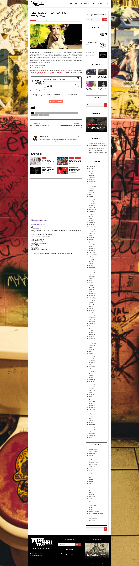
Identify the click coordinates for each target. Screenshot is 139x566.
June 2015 (91, 416)
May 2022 (91, 261)
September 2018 (93, 343)
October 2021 (92, 274)
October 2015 (92, 409)
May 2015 (91, 418)
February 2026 (92, 177)
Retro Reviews (92, 496)
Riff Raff (91, 501)
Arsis (37, 113)
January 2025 (92, 201)
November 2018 (92, 340)
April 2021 (91, 285)
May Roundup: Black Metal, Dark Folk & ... (40, 125)
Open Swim (91, 487)
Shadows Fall (34, 115)
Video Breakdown (91, 124)
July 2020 (91, 302)
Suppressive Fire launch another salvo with (75, 171)
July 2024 (91, 213)
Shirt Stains (91, 507)
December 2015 (92, 405)
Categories (73, 3)
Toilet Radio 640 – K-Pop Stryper (96, 148)
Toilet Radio (33, 20)
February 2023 (92, 244)
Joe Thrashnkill (42, 20)
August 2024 (92, 211)
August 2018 (92, 345)
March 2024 (91, 220)
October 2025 (92, 185)
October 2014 (92, 431)
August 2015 (92, 413)
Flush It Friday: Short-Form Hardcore (89, 78)
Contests (91, 455)
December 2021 (92, 271)
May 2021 (91, 284)
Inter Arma (58, 113)
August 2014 (92, 435)
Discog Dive (91, 459)
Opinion (90, 488)
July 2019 (91, 325)
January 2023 (92, 246)
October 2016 (92, 386)
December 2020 (92, 293)
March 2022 (91, 265)
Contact (101, 3)
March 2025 (91, 198)
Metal (50, 167)
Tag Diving (91, 509)
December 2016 (92, 383)
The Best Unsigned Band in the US (96, 513)
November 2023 (92, 228)
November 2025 (92, 183)
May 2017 (91, 373)
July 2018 (91, 347)
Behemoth (42, 113)
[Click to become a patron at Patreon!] (56, 101)
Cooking (90, 457)
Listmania (91, 472)
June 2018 (91, 349)
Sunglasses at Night (39, 67)
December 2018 (92, 338)
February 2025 (92, 200)
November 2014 (92, 429)
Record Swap (92, 494)
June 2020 (91, 304)
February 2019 (92, 334)
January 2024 (92, 224)
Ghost (52, 113)
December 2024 (92, 203)
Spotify (37, 90)
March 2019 (91, 332)
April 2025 (91, 196)
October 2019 (92, 319)
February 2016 (92, 401)
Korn (64, 113)
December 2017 (92, 360)
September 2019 (93, 321)
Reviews (44, 157)
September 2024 (93, 209)
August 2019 (92, 323)
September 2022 (93, 254)
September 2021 (93, 276)
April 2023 (91, 241)
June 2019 (91, 327)
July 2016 (91, 392)
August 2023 (92, 233)
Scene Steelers (92, 505)
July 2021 (91, 280)
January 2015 (92, 426)
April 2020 (91, 308)
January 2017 (92, 381)
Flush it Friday (92, 466)
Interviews (72, 157)
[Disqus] (56, 199)
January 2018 (92, 358)
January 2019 (92, 336)
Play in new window (39, 89)
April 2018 (91, 353)
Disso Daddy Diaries (93, 462)
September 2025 (93, 186)
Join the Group (84, 3)
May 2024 (91, 216)
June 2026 (91, 170)
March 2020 (91, 310)
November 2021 (92, 272)
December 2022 (92, 248)
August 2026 (92, 166)
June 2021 (91, 282)
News (90, 483)
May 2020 (91, 306)
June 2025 (91, 192)
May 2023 (91, 239)
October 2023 (92, 229)
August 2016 (92, 390)
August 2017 (92, 368)
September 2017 (93, 366)
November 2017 (92, 362)
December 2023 (92, 226)
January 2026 (92, 179)
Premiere (91, 492)
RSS (41, 90)
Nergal (75, 113)
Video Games (92, 520)
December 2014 (92, 428)
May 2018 (91, 351)
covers (47, 113)
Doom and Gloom (93, 464)
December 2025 (92, 181)
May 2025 (91, 194)
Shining (41, 115)
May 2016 (91, 396)
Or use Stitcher (40, 73)
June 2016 (91, 394)
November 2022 (92, 250)
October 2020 (92, 297)
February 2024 (92, 222)
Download (47, 89)
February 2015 (92, 424)
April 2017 (91, 375)
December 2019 (92, 315)
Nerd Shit (91, 479)
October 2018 (92, 342)
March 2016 (91, 399)
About (94, 3)
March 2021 (91, 287)
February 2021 (92, 289)
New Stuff (75, 167)
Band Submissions (93, 449)
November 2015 (92, 407)
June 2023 (91, 237)
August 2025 (92, 188)
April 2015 (91, 420)
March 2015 (91, 422)
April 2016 (91, 398)
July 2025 (91, 190)
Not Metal (91, 485)
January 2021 (92, 291)
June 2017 (91, 371)
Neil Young (69, 113)
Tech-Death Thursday (94, 511)
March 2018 (91, 355)
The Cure (46, 115)
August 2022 (92, 256)
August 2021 (92, 278)
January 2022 (92, 269)
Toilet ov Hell (99, 563)
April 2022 (91, 263)
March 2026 (91, 175)
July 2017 (91, 370)
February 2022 (92, 267)
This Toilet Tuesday (93, 515)
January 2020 (92, 314)
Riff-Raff (91, 503)
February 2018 (92, 356)
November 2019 (92, 317)
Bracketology (92, 453)
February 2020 (92, 312)
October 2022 (92, 252)
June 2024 (91, 214)
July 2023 (91, 235)
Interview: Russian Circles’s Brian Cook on (102, 78)
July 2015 (91, 414)
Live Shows (91, 473)
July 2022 (91, 257)
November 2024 (92, 205)
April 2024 (91, 218)
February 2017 (92, 379)
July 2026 (91, 168)
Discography (91, 460)
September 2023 (93, 231)
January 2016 (92, 403)
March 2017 (91, 377)
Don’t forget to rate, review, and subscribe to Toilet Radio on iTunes (50, 72)
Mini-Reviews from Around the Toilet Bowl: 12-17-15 (48, 161)
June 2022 (91, 259)
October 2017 (92, 364)
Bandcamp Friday (93, 451)
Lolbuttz (91, 475)
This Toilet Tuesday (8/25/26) (95, 150)
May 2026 (91, 171)
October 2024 (92, 207)
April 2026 (91, 173)
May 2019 (91, 328)
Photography (92, 490)
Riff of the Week (92, 500)
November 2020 (92, 295)
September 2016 (93, 388)
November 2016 (92, 384)
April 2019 (91, 330)
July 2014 (91, 437)
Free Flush (91, 468)
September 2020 (93, 299)
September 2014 (93, 433)
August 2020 (92, 300)
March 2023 (91, 243)
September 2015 (93, 411)
